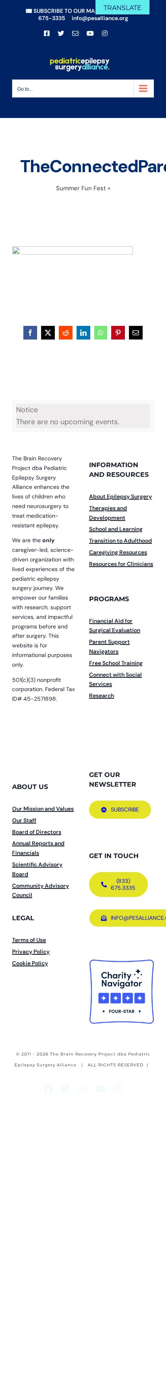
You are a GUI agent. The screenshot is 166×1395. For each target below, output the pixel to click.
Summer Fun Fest (81, 188)
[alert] (83, 416)
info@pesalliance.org (100, 18)
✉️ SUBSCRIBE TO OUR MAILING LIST (73, 10)
